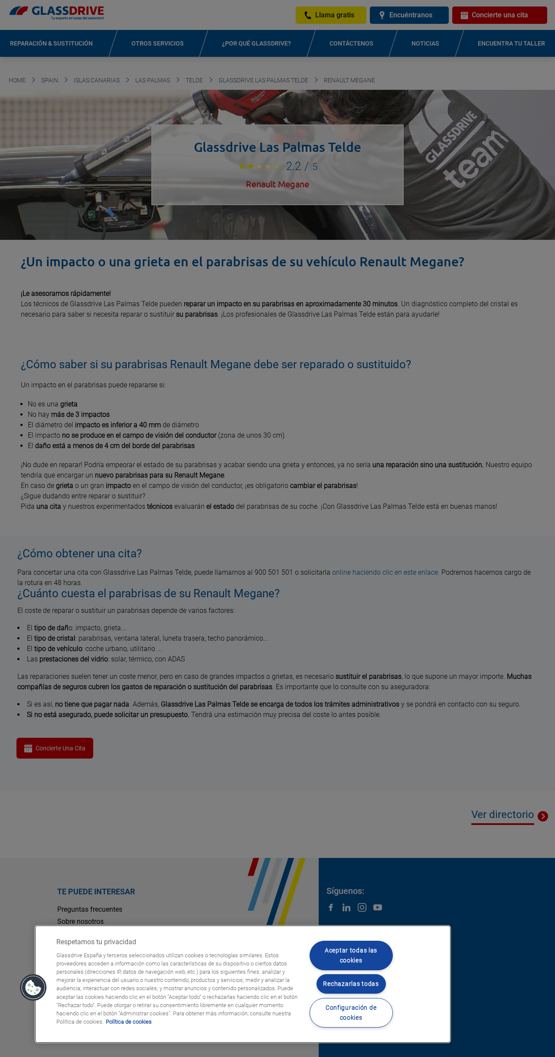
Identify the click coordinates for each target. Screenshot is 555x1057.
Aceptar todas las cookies (351, 955)
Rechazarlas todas (351, 984)
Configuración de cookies (351, 1012)
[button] (33, 987)
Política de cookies (129, 1021)
